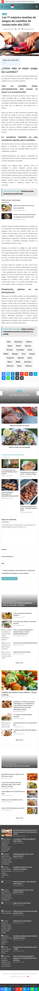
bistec (29, 342)
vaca (20, 366)
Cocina (10, 350)
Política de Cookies (14, 985)
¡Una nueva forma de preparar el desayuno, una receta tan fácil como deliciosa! (25, 958)
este (30, 350)
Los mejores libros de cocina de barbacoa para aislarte (9, 471)
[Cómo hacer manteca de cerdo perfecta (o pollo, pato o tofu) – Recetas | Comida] (32, 785)
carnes (28, 346)
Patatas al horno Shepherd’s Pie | (12, 800)
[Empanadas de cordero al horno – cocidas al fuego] (28, 464)
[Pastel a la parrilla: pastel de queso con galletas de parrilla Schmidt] (7, 216)
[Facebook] (3, 374)
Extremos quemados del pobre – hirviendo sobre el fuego (28, 508)
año (9, 342)
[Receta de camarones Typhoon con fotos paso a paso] (32, 776)
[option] (19, 393)
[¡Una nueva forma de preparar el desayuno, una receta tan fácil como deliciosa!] (6, 961)
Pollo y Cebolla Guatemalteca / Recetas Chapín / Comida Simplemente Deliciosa (23, 632)
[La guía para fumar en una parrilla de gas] (7, 725)
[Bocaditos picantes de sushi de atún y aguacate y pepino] (6, 940)
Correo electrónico (8, 556)
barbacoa (18, 342)
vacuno (29, 366)
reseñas (28, 362)
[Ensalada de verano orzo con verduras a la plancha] (6, 872)
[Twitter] (8, 374)
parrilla (21, 358)
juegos (15, 354)
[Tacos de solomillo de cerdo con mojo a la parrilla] (7, 207)
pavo (10, 362)
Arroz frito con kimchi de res (19, 395)
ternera (10, 366)
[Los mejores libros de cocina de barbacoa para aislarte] (10, 463)
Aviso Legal (3, 985)
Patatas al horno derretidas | (22, 921)
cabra (19, 346)
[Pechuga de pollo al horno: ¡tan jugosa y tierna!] (6, 859)
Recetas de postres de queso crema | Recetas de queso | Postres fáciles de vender (25, 832)
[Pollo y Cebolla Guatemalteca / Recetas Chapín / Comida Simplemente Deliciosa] (7, 635)
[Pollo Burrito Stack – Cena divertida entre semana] (6, 884)
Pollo (18, 362)
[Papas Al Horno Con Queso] (6, 905)
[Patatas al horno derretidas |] (6, 927)
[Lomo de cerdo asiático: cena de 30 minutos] (7, 624)
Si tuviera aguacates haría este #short (16, 766)
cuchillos (20, 350)
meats (32, 354)
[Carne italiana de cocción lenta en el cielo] (32, 794)
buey (10, 346)
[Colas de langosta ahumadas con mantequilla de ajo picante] (10, 484)
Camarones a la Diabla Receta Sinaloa (25, 643)
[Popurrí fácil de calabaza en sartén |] (32, 810)
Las (24, 354)
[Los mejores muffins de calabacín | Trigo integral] (6, 845)
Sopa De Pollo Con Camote (21, 652)
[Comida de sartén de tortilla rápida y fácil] (7, 732)
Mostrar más (19, 663)
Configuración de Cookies (29, 985)
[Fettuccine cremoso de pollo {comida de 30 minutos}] (6, 913)
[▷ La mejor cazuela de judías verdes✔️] (7, 717)
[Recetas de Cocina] (12, 6)
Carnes (4, 14)
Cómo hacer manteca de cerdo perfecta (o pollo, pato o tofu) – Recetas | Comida (11, 784)
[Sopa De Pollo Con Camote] (7, 655)
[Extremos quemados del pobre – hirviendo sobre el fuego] (28, 492)
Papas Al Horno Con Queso (22, 903)
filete (6, 354)
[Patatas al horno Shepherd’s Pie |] (32, 802)
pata (30, 358)
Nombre (4, 549)
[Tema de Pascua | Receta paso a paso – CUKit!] (6, 950)
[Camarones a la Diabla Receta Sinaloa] (7, 646)
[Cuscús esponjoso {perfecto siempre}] (7, 615)
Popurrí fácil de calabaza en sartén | (13, 808)
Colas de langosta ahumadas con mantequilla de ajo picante (10, 494)
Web (3, 563)
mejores (11, 358)
